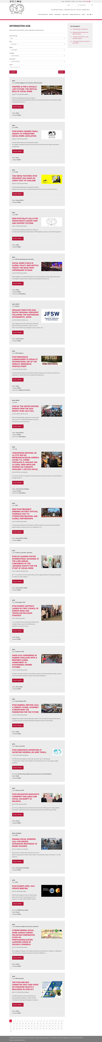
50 (43, 1026)
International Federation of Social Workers (17, 9)
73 (58, 1028)
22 (13, 1023)
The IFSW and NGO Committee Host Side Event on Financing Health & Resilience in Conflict (25, 986)
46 (31, 1026)
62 (25, 1028)
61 (22, 1028)
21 (10, 1023)
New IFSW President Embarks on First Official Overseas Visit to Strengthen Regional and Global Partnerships (25, 514)
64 (31, 1028)
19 (59, 1020)
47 (34, 1026)
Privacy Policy (22, 1040)
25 (22, 1023)
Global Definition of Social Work (80, 29)
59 (16, 1028)
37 (58, 1023)
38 (61, 1023)
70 (49, 1028)
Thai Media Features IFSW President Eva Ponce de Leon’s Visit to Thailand (24, 178)
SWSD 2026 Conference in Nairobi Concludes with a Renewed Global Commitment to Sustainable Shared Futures (24, 661)
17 (53, 1020)
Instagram (13, 1)
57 (10, 1028)
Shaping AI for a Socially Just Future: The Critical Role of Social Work (24, 89)
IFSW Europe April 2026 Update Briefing (23, 887)
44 (25, 1026)
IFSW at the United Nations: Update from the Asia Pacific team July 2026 (25, 408)
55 (58, 1026)
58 (13, 1028)
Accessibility (16, 1040)
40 (13, 1026)
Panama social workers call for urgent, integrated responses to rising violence (24, 842)
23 (16, 1023)
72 (55, 1028)
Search (11, 64)
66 (37, 1028)
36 (55, 1023)
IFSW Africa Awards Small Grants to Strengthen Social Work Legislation (25, 133)
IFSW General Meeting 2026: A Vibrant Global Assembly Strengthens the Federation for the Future (25, 708)
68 (43, 1028)
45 (28, 1026)
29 (34, 1023)
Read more (17, 107)
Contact (80, 1)
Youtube (18, 1)
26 (25, 1023)
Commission (12, 58)
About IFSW (67, 1)
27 (28, 1023)
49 (40, 1026)
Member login (86, 1)
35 (52, 1023)
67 (40, 1028)
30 (37, 1023)
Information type (13, 35)
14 (44, 1020)
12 (38, 1020)
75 (10, 1031)
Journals (73, 1)
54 (55, 1026)
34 (49, 1023)
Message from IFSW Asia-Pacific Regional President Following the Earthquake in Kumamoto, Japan (25, 313)
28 (31, 1023)
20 (62, 1020)
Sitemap (11, 1040)
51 (46, 1026)
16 (50, 1020)
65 (34, 1028)
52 (49, 1026)
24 (19, 1023)
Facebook (10, 1)
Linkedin (20, 1)
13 (41, 1020)
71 (52, 1028)
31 (40, 1023)
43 (22, 1026)
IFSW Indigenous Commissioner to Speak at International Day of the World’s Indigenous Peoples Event (25, 361)
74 (61, 1028)
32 (43, 1023)
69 (46, 1028)
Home (63, 1)
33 (46, 1023)
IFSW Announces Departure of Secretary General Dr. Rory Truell (29, 751)
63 (28, 1028)
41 (16, 1026)
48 (37, 1026)
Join (77, 1)
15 (47, 1020)
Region (11, 47)
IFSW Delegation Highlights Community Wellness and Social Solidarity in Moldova (25, 797)
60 (19, 1028)
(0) (92, 14)
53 (52, 1026)
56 (61, 1026)
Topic (10, 41)
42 (19, 1026)
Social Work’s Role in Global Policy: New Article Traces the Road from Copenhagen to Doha (25, 266)
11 (35, 1020)
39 (10, 1026)
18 (56, 1020)
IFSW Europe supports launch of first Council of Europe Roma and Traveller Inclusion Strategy (25, 611)
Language (11, 53)
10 (32, 1020)
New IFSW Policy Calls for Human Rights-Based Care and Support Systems (25, 220)
